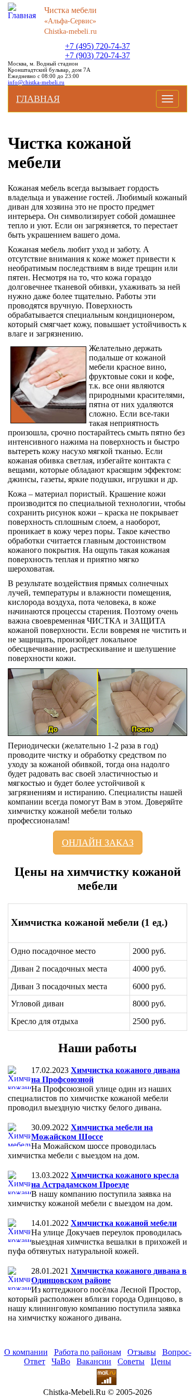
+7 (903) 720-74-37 (97, 55)
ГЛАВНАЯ (38, 99)
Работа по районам (87, 1352)
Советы (131, 1361)
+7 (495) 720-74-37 (97, 46)
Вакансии (93, 1361)
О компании (26, 1352)
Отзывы (141, 1352)
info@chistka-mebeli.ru (36, 82)
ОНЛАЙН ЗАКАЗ (98, 842)
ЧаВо (60, 1361)
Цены (161, 1361)
